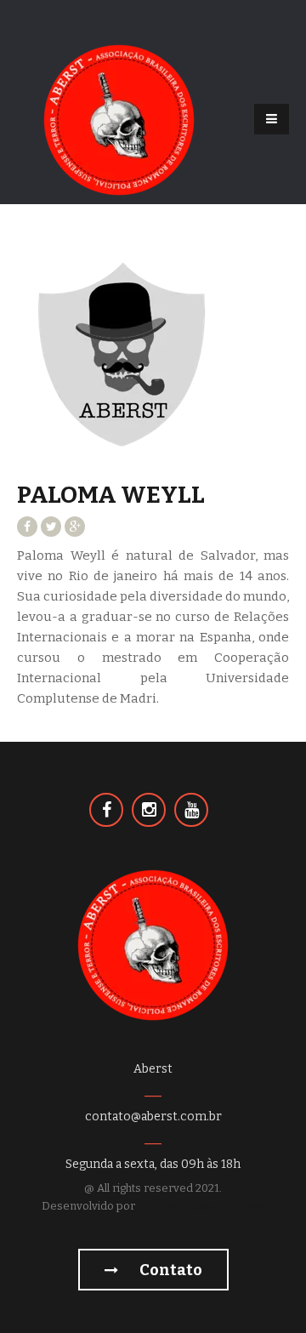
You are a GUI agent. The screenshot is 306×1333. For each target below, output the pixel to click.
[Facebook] (106, 810)
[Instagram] (149, 810)
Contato (169, 1270)
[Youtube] (191, 810)
